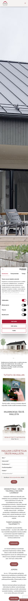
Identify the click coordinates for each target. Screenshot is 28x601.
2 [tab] (14, 358)
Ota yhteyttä (23, 599)
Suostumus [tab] (5, 273)
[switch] (24, 305)
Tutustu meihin (14, 598)
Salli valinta (14, 326)
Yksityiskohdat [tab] (14, 273)
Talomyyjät (14, 564)
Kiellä (14, 330)
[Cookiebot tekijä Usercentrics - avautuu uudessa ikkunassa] (19, 269)
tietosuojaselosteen (15, 477)
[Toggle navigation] (25, 3)
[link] (14, 430)
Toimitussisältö (14, 543)
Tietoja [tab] (23, 273)
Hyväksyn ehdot (14, 477)
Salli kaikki (14, 321)
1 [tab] (13, 358)
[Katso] (14, 389)
